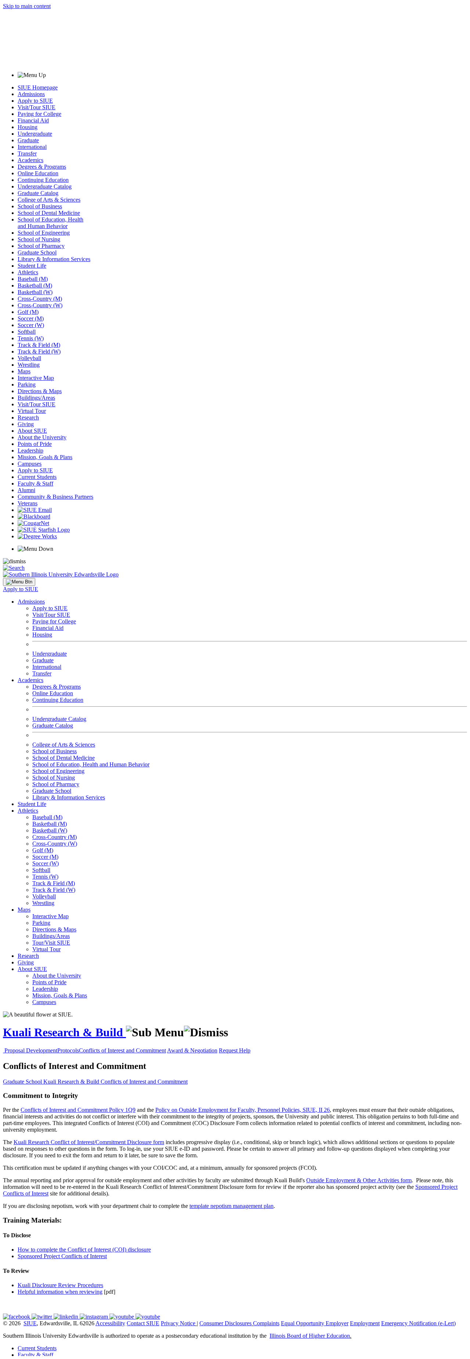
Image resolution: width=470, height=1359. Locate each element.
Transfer (27, 153)
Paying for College (39, 114)
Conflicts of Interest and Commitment (122, 1050)
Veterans (27, 503)
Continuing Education (43, 180)
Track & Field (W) (39, 351)
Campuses (29, 464)
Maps (24, 371)
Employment (365, 1323)
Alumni (26, 490)
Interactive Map (36, 378)
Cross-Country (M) (40, 299)
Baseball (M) (33, 279)
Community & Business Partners (55, 497)
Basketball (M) (35, 285)
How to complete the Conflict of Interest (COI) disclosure (84, 1249)
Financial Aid (33, 120)
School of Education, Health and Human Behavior (50, 222)
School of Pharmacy (41, 246)
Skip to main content (27, 6)
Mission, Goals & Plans (45, 457)
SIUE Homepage (38, 87)
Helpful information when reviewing (60, 1292)
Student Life (32, 266)
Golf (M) (28, 312)
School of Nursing (39, 239)
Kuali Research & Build (64, 1032)
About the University (42, 437)
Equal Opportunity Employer (314, 1323)
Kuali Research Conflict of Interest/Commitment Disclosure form (89, 1142)
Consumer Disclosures (225, 1323)
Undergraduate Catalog (45, 186)
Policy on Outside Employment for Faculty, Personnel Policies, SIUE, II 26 (242, 1110)
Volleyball (29, 358)
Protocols (68, 1050)
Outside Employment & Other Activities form (359, 1180)
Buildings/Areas (36, 398)
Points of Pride (35, 444)
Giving (26, 424)
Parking (27, 384)
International (32, 147)
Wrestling (29, 365)
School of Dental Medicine (49, 213)
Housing (27, 127)
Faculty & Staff (35, 483)
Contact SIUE (143, 1323)
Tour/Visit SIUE (51, 942)
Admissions (31, 94)
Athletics (28, 272)
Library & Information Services (54, 259)
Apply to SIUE (35, 101)
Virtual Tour (32, 411)
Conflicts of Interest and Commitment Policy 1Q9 (78, 1110)
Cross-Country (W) (40, 305)
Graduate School (37, 252)
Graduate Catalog (38, 193)
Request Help (234, 1050)
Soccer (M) (31, 318)
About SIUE (32, 431)
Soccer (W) (31, 325)
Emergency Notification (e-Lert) (418, 1323)
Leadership (30, 450)
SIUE (30, 1323)
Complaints (266, 1323)
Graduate (28, 140)
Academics (30, 160)
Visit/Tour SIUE (36, 107)
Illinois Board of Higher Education (310, 1336)
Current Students (37, 477)
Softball (27, 332)
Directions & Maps (40, 391)
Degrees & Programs (42, 167)
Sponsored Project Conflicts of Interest (62, 1256)
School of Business (40, 206)
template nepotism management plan (231, 1206)
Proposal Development (30, 1050)
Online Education (38, 173)
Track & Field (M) (39, 345)
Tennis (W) (31, 338)
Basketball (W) (35, 292)
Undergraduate (35, 134)
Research (28, 417)
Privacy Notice (178, 1323)
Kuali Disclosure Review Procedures (60, 1285)
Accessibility (110, 1323)
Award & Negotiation (192, 1050)
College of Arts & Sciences (49, 200)
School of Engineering (44, 233)
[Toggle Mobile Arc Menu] (19, 582)
